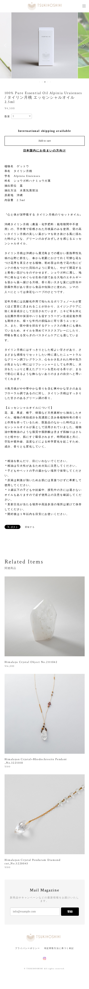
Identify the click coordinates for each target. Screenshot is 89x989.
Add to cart (44, 140)
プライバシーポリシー (27, 948)
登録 (70, 911)
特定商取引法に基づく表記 (59, 948)
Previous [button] (6, 45)
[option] (45, 45)
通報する (30, 527)
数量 (7, 116)
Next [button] (83, 45)
